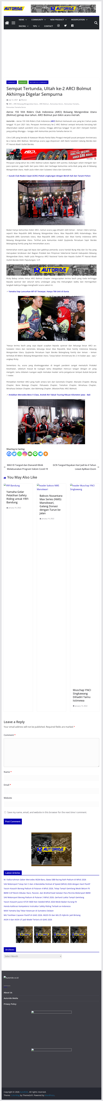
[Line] (35, 453)
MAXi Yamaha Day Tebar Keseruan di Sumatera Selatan (29, 910)
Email (7, 784)
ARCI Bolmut (44, 104)
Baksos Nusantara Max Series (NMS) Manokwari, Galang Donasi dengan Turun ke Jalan (51, 504)
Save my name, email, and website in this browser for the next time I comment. (47, 812)
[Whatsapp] (19, 453)
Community (37, 19)
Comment (10, 735)
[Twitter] (14, 453)
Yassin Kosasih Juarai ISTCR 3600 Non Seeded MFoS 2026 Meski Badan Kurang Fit (40, 902)
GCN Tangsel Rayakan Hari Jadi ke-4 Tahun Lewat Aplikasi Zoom (74, 467)
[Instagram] (24, 453)
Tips (35, 26)
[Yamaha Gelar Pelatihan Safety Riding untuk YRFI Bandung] (12, 485)
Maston (24, 100)
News (21, 19)
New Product (57, 19)
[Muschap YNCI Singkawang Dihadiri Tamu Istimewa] (84, 485)
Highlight (22, 82)
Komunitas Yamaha (71, 104)
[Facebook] (9, 453)
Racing (22, 26)
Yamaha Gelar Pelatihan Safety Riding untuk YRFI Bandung (17, 497)
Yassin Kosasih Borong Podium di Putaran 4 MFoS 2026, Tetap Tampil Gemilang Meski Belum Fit (47, 888)
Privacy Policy (10, 1004)
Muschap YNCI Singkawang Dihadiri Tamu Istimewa (82, 695)
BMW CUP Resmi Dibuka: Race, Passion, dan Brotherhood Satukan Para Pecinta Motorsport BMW (47, 893)
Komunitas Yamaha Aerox (16, 107)
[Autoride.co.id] (11, 977)
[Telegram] (40, 453)
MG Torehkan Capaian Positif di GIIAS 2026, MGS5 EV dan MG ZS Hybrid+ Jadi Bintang (42, 915)
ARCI (10, 104)
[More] (45, 453)
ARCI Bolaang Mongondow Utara (26, 104)
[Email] (30, 453)
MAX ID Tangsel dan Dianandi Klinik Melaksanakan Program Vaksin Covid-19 (27, 467)
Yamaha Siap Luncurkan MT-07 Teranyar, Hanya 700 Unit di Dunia (39, 291)
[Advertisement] (52, 57)
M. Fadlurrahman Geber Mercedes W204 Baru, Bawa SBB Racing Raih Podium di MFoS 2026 (45, 879)
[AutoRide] (7, 23)
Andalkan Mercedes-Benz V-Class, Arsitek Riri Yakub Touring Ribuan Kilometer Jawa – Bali (49, 394)
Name (8, 771)
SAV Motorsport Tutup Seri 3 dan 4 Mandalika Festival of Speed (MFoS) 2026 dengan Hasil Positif (47, 884)
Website (8, 797)
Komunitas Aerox (56, 104)
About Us (8, 992)
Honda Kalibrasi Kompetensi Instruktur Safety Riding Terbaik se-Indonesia (37, 906)
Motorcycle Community (38, 82)
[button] (25, 20)
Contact (48, 26)
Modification (78, 19)
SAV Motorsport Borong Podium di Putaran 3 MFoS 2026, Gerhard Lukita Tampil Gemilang (44, 897)
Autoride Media (11, 998)
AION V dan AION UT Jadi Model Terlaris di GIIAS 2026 (28, 919)
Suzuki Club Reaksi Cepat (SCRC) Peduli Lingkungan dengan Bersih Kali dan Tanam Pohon (50, 176)
